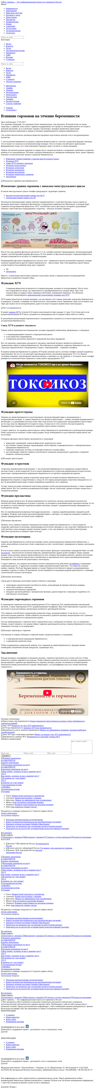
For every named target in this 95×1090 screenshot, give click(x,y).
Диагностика (11, 97)
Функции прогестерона (16, 165)
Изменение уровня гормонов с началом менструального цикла (32, 159)
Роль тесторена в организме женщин (28, 802)
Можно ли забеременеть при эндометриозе (33, 800)
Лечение (9, 90)
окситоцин (5, 553)
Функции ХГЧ (12, 161)
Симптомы (10, 26)
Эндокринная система (15, 51)
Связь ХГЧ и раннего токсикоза (19, 163)
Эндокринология (13, 31)
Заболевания (11, 11)
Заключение (11, 177)
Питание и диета (13, 15)
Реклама (9, 57)
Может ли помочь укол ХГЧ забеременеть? (53, 734)
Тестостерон (11, 28)
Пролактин (10, 20)
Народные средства (14, 13)
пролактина (11, 271)
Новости (9, 46)
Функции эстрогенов (15, 168)
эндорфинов (74, 564)
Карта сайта (11, 1019)
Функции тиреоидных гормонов (20, 174)
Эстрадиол (10, 33)
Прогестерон (11, 17)
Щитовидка (11, 86)
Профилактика (12, 22)
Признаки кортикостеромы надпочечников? (24, 820)
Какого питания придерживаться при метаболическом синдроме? (33, 822)
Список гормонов (13, 103)
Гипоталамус (11, 95)
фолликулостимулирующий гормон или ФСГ (25, 195)
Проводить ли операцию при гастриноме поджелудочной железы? (34, 826)
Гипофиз (9, 99)
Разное (9, 24)
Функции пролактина (15, 170)
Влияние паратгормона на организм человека (34, 805)
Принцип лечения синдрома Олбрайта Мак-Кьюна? (28, 824)
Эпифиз (9, 88)
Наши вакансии (12, 1017)
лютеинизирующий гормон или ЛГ (21, 198)
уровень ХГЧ (14, 312)
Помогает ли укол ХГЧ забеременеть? (28, 726)
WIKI (8, 55)
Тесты (8, 48)
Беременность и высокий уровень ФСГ (43, 737)
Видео (8, 44)
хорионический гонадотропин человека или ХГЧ (48, 295)
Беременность (12, 8)
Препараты (10, 53)
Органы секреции (13, 82)
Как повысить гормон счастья (23, 807)
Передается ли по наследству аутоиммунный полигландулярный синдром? (37, 829)
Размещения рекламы (15, 1022)
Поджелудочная (12, 101)
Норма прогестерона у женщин (28, 798)
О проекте (10, 59)
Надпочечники (12, 92)
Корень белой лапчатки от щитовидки (28, 796)
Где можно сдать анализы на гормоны (56, 848)
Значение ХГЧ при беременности (37, 728)
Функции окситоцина (15, 172)
